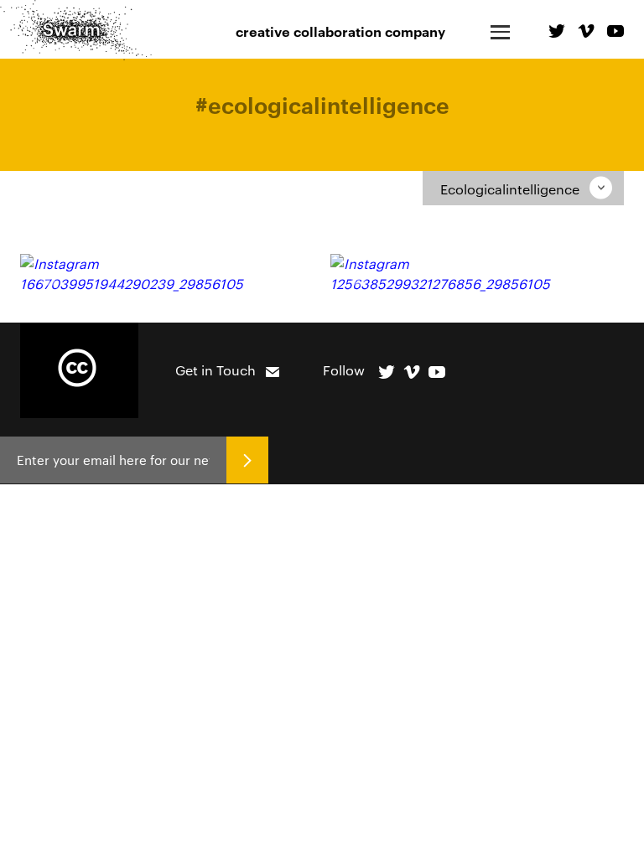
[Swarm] (76, 30)
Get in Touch (215, 370)
